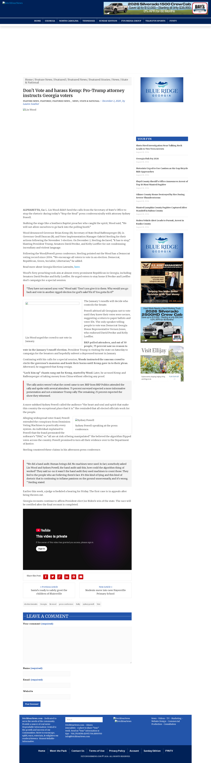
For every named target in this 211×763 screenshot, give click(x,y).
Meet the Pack (58, 750)
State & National (90, 101)
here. (77, 266)
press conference (66, 604)
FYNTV (173, 21)
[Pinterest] (73, 576)
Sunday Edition (108, 21)
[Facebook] (45, 576)
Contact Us (77, 750)
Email (33, 679)
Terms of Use (96, 750)
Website (28, 691)
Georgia (50, 21)
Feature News (43, 79)
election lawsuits (30, 604)
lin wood (53, 604)
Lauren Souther (31, 103)
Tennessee (89, 21)
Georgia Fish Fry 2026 (147, 158)
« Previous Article (49, 587)
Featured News (77, 79)
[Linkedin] (66, 576)
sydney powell (88, 604)
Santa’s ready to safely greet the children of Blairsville (49, 592)
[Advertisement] (105, 50)
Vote (98, 604)
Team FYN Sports (155, 21)
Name (33, 668)
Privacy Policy (117, 750)
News (115, 79)
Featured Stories (99, 79)
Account (134, 750)
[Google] (59, 576)
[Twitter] (52, 576)
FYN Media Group (131, 21)
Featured (60, 79)
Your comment (38, 623)
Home (37, 21)
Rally (78, 604)
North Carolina (68, 21)
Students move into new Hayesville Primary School (105, 592)
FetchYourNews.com (75, 725)
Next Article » (105, 587)
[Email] (80, 576)
